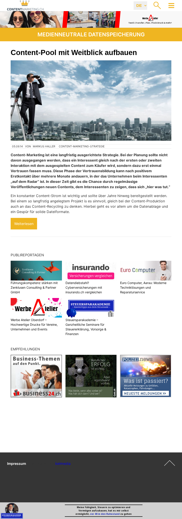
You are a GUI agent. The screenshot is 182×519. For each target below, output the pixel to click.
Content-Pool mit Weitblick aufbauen (74, 52)
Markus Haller (44, 146)
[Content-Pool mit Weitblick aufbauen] (91, 100)
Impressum (16, 463)
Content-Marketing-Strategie (82, 146)
